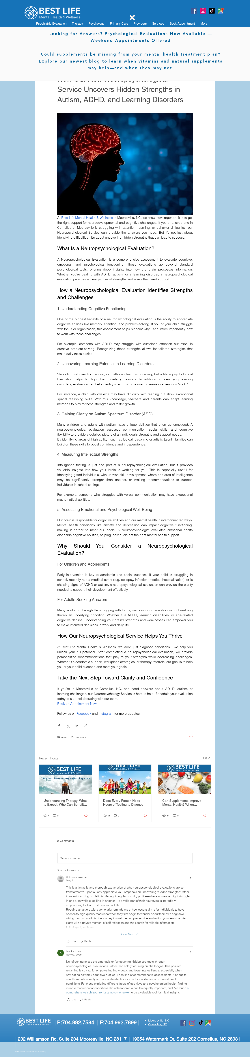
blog (94, 61)
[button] (132, 17)
